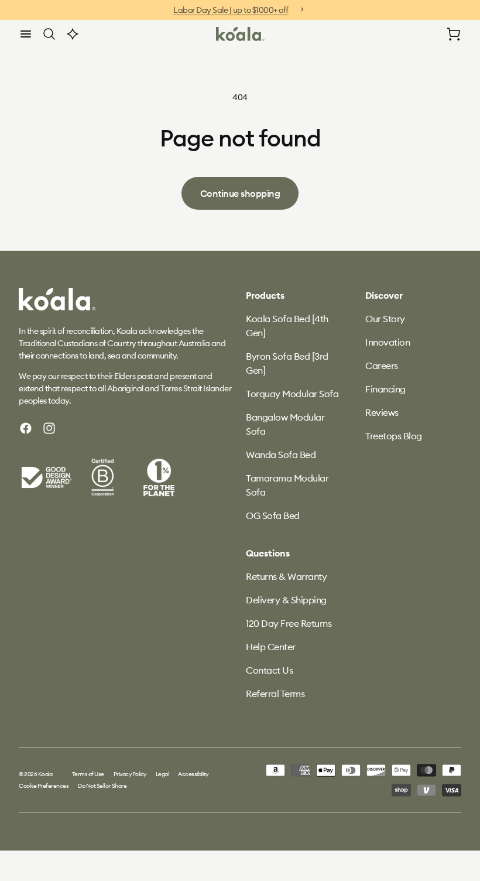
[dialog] (26, 34)
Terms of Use (88, 774)
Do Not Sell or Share (102, 786)
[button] (26, 34)
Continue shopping (240, 193)
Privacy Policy (130, 774)
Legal (162, 774)
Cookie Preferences (43, 786)
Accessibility (193, 774)
